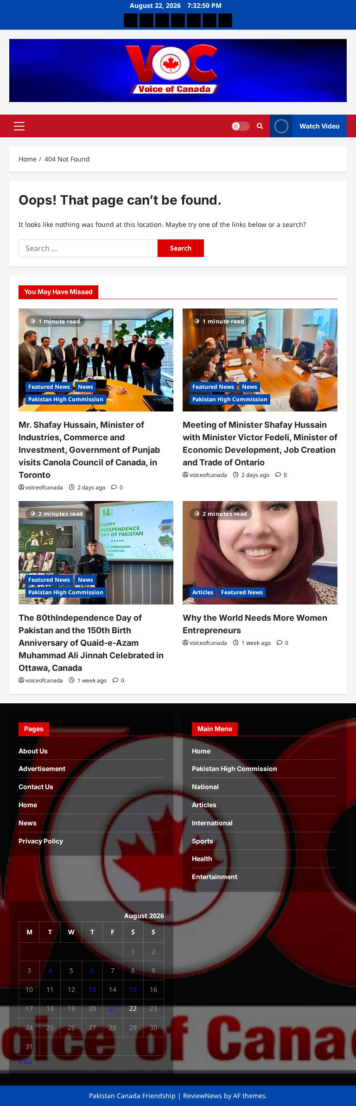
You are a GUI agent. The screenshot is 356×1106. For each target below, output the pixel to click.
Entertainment (214, 877)
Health (202, 858)
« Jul (25, 1061)
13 (92, 989)
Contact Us (36, 787)
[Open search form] (260, 126)
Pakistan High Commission (65, 399)
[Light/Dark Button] (240, 126)
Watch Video (319, 126)
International (212, 823)
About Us (33, 751)
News (85, 387)
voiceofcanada (44, 487)
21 (112, 1008)
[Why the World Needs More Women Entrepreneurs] (260, 552)
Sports (202, 841)
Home (28, 805)
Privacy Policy (41, 841)
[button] (19, 126)
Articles (202, 592)
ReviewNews (202, 1095)
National (205, 787)
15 (133, 989)
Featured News (49, 387)
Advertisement (42, 768)
